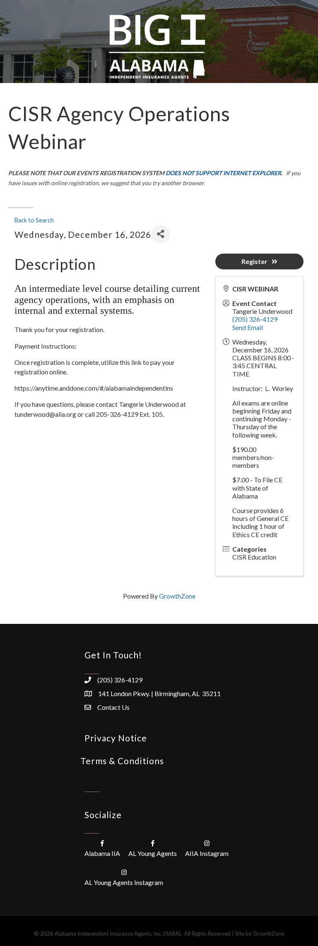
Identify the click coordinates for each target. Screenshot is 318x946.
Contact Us (113, 707)
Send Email (247, 327)
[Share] (160, 234)
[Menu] (140, 121)
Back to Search (34, 220)
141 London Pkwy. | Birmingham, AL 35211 (159, 693)
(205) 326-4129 (254, 319)
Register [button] (254, 261)
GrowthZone (177, 596)
